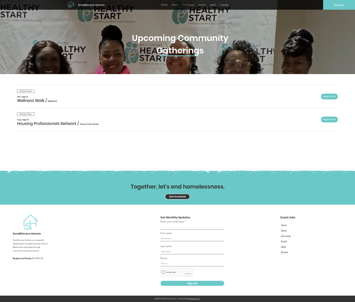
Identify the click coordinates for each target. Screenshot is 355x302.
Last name (166, 246)
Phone (163, 258)
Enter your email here (172, 221)
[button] (30, 100)
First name (166, 233)
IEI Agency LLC (194, 299)
